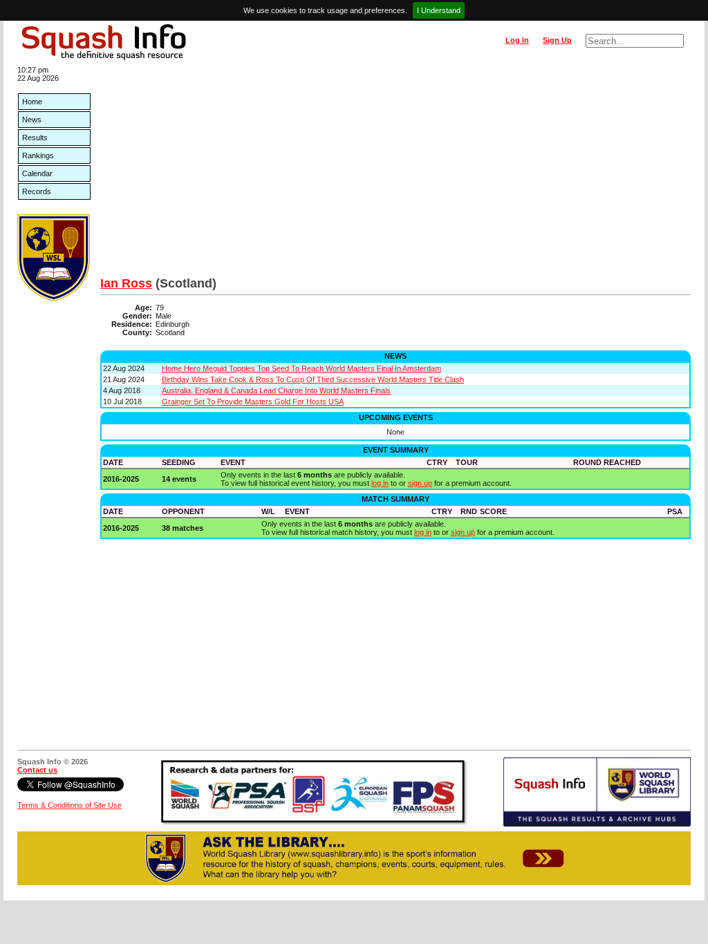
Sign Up (557, 40)
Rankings (38, 155)
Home (32, 101)
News (31, 119)
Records (36, 191)
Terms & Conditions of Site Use (69, 805)
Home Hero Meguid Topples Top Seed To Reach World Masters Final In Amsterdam (301, 368)
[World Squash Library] (53, 298)
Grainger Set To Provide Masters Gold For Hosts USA (253, 401)
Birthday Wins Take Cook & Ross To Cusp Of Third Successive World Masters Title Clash (313, 379)
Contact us (37, 770)
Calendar (37, 173)
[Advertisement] (395, 173)
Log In (517, 40)
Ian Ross (126, 283)
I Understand (438, 10)
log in (380, 483)
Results (35, 137)
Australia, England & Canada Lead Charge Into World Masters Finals (276, 390)
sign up (420, 483)
